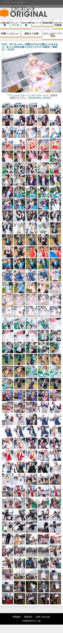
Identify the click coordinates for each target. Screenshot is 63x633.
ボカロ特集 (26, 23)
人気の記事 (5, 23)
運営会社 (28, 617)
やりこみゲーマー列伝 (53, 34)
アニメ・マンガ (15, 23)
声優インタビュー (10, 33)
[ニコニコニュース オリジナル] (23, 13)
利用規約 (17, 617)
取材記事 (47, 22)
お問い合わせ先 (43, 617)
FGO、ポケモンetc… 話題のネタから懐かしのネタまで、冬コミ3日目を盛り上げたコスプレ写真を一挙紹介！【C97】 (30, 47)
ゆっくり (36, 22)
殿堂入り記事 (32, 33)
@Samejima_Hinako (40, 97)
